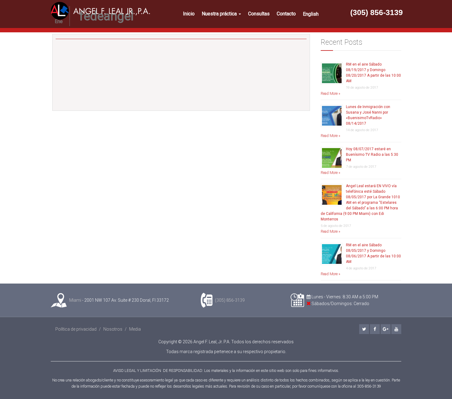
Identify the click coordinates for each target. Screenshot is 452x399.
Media (135, 329)
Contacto (286, 14)
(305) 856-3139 (376, 12)
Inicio (189, 14)
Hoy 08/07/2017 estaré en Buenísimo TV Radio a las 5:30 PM (372, 154)
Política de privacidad (76, 329)
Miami (75, 300)
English (311, 14)
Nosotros (112, 329)
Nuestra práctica (220, 14)
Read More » (330, 93)
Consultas (259, 14)
